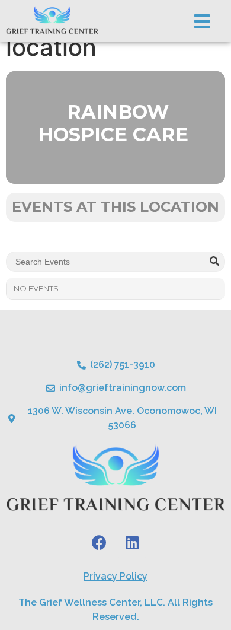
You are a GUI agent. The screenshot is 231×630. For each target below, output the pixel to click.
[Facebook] (99, 543)
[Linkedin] (132, 543)
